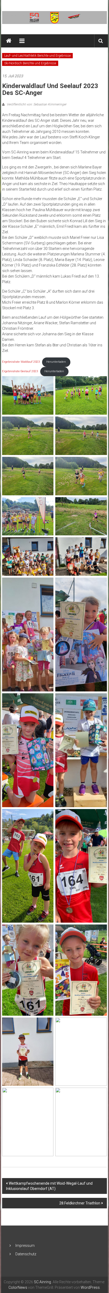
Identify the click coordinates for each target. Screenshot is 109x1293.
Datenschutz (25, 1254)
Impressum (25, 1245)
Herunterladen (56, 362)
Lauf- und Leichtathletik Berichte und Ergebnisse (37, 55)
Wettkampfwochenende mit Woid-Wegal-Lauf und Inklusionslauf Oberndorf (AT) (49, 1186)
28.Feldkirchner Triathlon (79, 1203)
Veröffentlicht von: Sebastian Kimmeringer (36, 104)
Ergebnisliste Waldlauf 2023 (21, 362)
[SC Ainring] (8, 40)
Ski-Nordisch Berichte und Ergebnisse (30, 63)
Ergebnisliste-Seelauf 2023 (20, 371)
